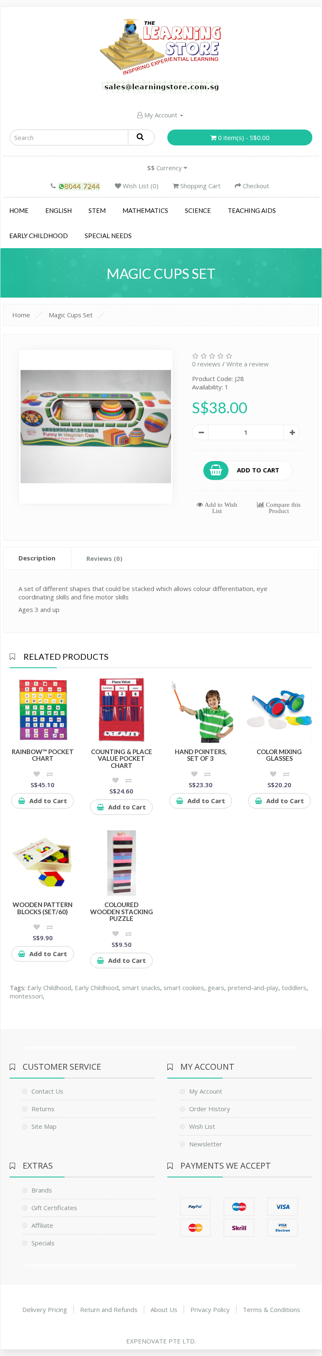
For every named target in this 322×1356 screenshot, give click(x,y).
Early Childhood (38, 235)
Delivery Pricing (44, 1309)
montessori (26, 996)
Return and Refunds (109, 1309)
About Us (164, 1309)
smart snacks (141, 987)
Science (198, 210)
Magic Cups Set (71, 315)
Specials (43, 1243)
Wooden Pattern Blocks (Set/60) (43, 908)
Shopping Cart (200, 185)
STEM (97, 210)
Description (36, 558)
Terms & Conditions (271, 1309)
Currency (165, 167)
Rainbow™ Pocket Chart (43, 755)
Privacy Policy (210, 1309)
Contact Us (47, 1091)
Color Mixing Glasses (279, 755)
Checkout (255, 185)
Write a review (247, 364)
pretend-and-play (253, 987)
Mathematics (145, 210)
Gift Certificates (54, 1207)
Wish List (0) (139, 185)
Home (19, 210)
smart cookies (184, 987)
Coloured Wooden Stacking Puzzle (121, 911)
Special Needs (108, 235)
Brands (41, 1190)
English (58, 210)
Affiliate (42, 1225)
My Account (161, 115)
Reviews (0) (104, 558)
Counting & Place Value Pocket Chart (121, 758)
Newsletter (205, 1144)
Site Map (44, 1126)
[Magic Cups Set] (96, 426)
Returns (43, 1109)
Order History (209, 1109)
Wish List (202, 1126)
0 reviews (206, 364)
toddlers (294, 987)
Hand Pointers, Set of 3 (200, 755)
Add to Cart (258, 469)
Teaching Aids (252, 210)
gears (216, 987)
